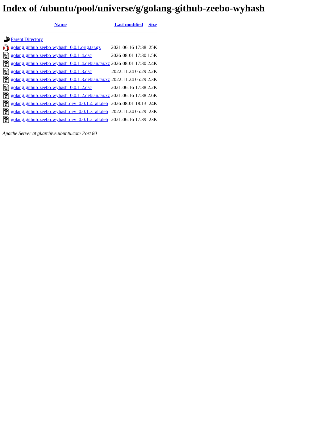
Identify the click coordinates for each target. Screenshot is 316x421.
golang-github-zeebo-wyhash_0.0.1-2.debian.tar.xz (60, 95)
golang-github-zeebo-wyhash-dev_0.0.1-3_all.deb (59, 111)
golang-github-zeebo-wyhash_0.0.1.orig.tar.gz (56, 47)
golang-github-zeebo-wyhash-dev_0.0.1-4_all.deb (59, 103)
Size (152, 24)
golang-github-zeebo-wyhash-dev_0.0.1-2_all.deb (59, 119)
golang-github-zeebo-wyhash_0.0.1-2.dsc (51, 87)
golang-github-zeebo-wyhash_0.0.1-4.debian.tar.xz (60, 63)
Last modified (128, 24)
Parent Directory (27, 39)
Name (60, 24)
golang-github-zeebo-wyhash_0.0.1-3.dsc (51, 71)
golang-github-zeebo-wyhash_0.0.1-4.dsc (51, 55)
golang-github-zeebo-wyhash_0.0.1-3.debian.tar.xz (60, 79)
